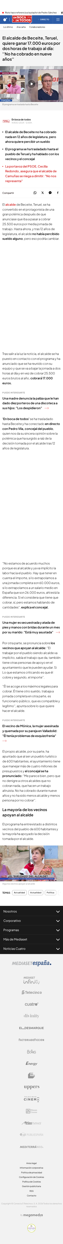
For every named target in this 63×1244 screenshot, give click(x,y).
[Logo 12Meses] (31, 1111)
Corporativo (12, 920)
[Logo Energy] (31, 1063)
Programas (11, 930)
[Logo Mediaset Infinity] (32, 980)
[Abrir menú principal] (58, 19)
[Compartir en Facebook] (58, 193)
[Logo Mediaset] (31, 965)
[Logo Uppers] (31, 1087)
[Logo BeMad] (31, 1075)
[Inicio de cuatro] (5, 19)
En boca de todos (21, 119)
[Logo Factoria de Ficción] (31, 1040)
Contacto (31, 1195)
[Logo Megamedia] (33, 1215)
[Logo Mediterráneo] (31, 1146)
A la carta (21, 27)
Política (50, 893)
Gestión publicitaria (31, 1186)
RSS (32, 1191)
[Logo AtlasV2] (31, 1123)
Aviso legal (31, 1163)
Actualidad (19, 893)
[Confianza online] (31, 1231)
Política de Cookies (31, 1181)
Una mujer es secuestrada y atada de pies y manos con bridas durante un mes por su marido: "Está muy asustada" (31, 627)
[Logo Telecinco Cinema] (31, 1099)
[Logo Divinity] (31, 1016)
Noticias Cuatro (14, 948)
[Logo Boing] (31, 1051)
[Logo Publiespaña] (31, 1135)
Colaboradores (37, 27)
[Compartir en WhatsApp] (35, 193)
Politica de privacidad (31, 1172)
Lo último (8, 27)
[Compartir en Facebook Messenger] (50, 193)
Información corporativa (31, 1168)
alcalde (10, 204)
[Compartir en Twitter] (43, 193)
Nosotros (10, 911)
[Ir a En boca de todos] (22, 19)
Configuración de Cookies (31, 1177)
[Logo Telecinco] (32, 992)
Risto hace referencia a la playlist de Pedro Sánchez (31, 12)
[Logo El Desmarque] (31, 1028)
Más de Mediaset (15, 939)
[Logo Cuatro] (31, 1004)
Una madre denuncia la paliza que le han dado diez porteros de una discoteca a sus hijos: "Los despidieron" (30, 403)
